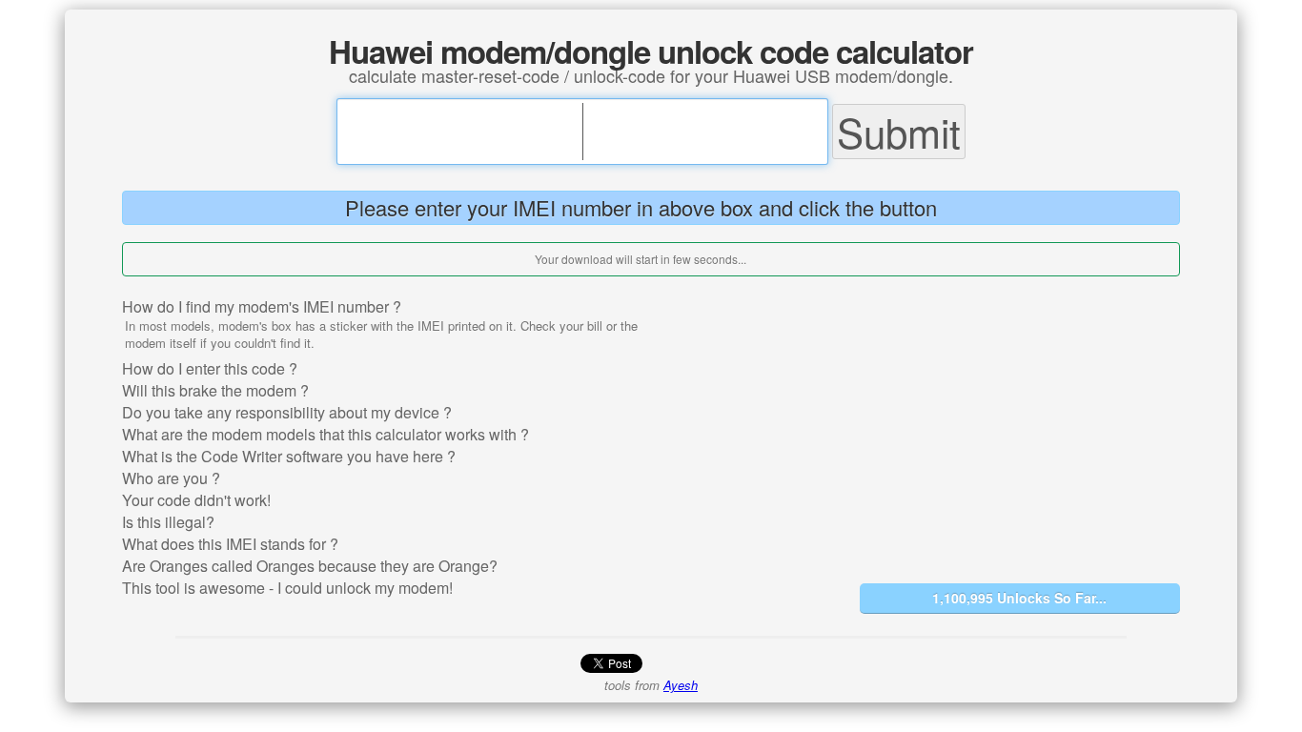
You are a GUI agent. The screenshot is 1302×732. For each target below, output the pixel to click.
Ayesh (680, 685)
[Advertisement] (1020, 427)
